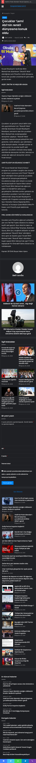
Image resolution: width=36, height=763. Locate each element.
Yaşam (12, 13)
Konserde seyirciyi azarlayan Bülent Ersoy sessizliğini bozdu (8, 350)
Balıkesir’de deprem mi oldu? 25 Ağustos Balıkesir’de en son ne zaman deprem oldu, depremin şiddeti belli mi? (17, 579)
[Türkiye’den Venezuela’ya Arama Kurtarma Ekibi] (7, 616)
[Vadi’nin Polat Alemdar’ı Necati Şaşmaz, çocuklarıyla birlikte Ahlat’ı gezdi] (7, 108)
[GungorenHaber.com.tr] (18, 6)
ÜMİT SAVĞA (8, 37)
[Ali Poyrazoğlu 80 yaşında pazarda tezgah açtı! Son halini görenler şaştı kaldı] (9, 391)
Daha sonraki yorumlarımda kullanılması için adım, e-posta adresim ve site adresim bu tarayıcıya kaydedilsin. (17, 474)
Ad (3, 448)
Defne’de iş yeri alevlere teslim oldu (15, 564)
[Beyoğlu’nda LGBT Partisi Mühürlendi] (7, 625)
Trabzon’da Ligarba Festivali (9, 381)
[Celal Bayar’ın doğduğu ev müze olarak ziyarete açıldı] (26, 391)
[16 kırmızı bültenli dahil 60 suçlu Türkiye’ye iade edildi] (7, 549)
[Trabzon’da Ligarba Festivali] (9, 373)
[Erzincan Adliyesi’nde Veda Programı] (7, 634)
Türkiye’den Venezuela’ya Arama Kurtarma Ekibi (24, 614)
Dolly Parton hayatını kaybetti (13, 526)
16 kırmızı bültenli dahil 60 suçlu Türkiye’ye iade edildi (24, 548)
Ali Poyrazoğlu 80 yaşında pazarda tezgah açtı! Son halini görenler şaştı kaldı (9, 402)
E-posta (5, 456)
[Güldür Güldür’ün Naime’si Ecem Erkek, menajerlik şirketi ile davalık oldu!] (26, 351)
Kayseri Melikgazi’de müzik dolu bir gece (26, 381)
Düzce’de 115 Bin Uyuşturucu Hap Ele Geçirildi (22, 661)
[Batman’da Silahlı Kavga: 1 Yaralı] (7, 608)
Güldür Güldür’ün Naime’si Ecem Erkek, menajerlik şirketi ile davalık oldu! (26, 360)
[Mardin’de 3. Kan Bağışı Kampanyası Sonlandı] (7, 534)
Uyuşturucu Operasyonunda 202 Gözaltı (22, 642)
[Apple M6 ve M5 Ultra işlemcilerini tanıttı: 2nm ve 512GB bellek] (7, 589)
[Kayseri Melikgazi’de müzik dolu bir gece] (26, 373)
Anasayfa (6, 13)
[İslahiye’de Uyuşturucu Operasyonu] (7, 652)
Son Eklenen (18, 492)
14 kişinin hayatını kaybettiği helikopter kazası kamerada (22, 598)
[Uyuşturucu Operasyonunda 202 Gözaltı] (7, 643)
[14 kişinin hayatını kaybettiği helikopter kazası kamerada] (7, 598)
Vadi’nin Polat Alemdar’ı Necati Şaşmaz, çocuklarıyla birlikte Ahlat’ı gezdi (23, 518)
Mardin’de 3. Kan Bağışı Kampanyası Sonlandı (23, 533)
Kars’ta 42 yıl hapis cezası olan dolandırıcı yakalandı (24, 499)
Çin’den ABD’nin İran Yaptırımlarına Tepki (17, 541)
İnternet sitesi (6, 463)
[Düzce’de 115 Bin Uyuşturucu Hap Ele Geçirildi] (7, 661)
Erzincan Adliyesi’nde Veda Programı (22, 632)
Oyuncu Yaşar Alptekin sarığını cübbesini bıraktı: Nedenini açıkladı (17, 508)
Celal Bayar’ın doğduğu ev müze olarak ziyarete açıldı (26, 400)
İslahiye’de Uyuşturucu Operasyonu (23, 651)
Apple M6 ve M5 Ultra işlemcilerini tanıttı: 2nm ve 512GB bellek (23, 588)
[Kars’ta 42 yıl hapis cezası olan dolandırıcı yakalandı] (7, 501)
